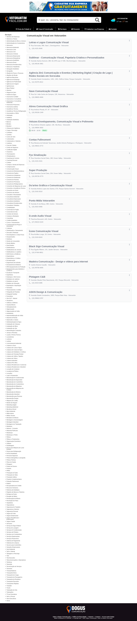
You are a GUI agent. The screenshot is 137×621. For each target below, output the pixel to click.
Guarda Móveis (11, 305)
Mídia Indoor (10, 413)
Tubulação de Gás (12, 590)
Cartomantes (10, 139)
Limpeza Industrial (12, 360)
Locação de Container (13, 369)
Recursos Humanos (12, 488)
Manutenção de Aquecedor (14, 380)
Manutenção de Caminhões (15, 382)
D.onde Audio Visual (40, 215)
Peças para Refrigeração (14, 451)
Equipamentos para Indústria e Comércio (15, 269)
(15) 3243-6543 (37, 237)
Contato (113, 29)
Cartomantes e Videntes (14, 141)
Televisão (9, 564)
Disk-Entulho (10, 245)
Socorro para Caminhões (14, 545)
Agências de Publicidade (14, 81)
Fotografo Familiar (12, 294)
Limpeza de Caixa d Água (14, 347)
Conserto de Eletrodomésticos (15, 171)
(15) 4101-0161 (37, 161)
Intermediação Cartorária (14, 330)
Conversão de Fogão (13, 209)
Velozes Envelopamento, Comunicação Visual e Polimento (61, 121)
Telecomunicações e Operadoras (16, 560)
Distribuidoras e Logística (14, 252)
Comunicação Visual (13, 169)
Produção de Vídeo (12, 475)
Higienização (10, 309)
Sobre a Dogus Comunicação (62, 617)
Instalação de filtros (12, 326)
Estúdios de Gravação (13, 283)
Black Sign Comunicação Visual (46, 246)
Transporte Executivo (13, 581)
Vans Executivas (11, 598)
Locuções (9, 373)
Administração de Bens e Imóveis (16, 41)
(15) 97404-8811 (37, 252)
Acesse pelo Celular (108, 617)
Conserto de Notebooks (13, 177)
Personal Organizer (12, 455)
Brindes (9, 124)
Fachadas (9, 287)
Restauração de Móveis (13, 498)
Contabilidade (11, 207)
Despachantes (11, 237)
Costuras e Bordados (13, 216)
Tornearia (9, 568)
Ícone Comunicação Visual (43, 231)
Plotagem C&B (37, 276)
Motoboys (9, 426)
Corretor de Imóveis (12, 214)
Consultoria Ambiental (13, 197)
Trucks (8, 588)
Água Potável (10, 88)
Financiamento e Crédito (14, 290)
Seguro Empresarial (12, 515)
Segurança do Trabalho (13, 507)
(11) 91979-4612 (37, 82)
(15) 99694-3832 (37, 127)
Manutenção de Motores (14, 392)
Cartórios (9, 143)
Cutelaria (9, 228)
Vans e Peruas (11, 596)
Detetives (9, 239)
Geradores (10, 300)
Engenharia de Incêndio (14, 262)
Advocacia (10, 45)
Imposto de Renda (12, 317)
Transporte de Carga (13, 575)
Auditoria (9, 117)
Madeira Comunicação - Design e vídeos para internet (58, 261)
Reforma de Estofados (13, 490)
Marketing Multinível (12, 407)
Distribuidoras (11, 247)
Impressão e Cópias (12, 320)
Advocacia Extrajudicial (13, 58)
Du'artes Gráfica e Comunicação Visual (50, 185)
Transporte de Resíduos (14, 579)
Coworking (10, 218)
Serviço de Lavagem (13, 528)
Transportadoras (11, 571)
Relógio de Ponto (12, 494)
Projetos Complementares (14, 479)
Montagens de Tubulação (14, 424)
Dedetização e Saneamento (15, 230)
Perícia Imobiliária (12, 453)
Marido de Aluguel (12, 403)
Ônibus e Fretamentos (13, 439)
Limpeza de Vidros (12, 358)
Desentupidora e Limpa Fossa (15, 235)
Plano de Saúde (11, 462)
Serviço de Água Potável (14, 525)
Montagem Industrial (12, 422)
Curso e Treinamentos (13, 222)
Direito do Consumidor (13, 241)
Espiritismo (10, 275)
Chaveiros (10, 152)
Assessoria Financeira (13, 104)
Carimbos (9, 132)
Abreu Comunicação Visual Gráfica (48, 106)
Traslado (9, 585)
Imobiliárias (10, 313)
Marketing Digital (11, 405)
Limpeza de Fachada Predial (15, 354)
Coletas (9, 162)
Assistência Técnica (12, 109)
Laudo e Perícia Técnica (14, 335)
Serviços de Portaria (12, 532)
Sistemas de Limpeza (13, 543)
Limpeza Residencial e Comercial (16, 365)
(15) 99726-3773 (37, 176)
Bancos (9, 122)
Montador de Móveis (12, 417)
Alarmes (9, 90)
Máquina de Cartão (12, 400)
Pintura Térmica (11, 460)
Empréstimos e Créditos (13, 258)
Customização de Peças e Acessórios (14, 225)
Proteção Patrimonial (13, 481)
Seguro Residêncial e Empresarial (13, 518)
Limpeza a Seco (11, 345)
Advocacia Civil (11, 51)
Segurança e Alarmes (13, 509)
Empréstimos (10, 256)
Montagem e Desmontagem (15, 420)
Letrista (9, 341)
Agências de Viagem (13, 84)
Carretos (9, 134)
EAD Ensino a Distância (13, 254)
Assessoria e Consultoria (14, 99)
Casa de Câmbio (11, 145)
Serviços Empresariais (13, 536)
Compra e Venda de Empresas (15, 164)
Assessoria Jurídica (12, 107)
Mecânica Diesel (11, 409)
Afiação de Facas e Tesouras (15, 73)
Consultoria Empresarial (14, 199)
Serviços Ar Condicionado (14, 530)
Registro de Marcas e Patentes (15, 492)
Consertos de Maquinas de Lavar (16, 186)
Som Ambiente (11, 549)
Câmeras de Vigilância (13, 128)
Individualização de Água (14, 322)
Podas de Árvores (12, 466)
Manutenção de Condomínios (15, 384)
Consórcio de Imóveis (13, 192)
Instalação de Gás (12, 328)
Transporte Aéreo (12, 573)
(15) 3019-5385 (37, 283)
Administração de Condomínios (16, 43)
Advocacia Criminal (12, 54)
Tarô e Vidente (11, 551)
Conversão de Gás (12, 212)
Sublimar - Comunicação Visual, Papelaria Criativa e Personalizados (66, 57)
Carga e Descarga (12, 130)
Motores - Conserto (12, 428)
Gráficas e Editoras (12, 302)
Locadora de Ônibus (12, 371)
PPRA (8, 470)
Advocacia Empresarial (13, 56)
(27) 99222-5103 (37, 222)
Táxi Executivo (11, 558)
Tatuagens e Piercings (13, 553)
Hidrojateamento (11, 307)
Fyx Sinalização (37, 155)
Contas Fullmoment (40, 139)
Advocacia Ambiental (13, 47)
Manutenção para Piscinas (14, 396)
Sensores (9, 523)
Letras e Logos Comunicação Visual (49, 42)
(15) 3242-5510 (37, 191)
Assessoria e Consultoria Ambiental (14, 101)
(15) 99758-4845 (37, 267)
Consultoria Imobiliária (13, 201)
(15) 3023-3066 (37, 207)
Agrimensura (10, 86)
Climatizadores (11, 156)
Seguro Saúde (11, 521)
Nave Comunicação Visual (43, 91)
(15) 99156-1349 (37, 112)
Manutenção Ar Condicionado (15, 377)
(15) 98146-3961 (37, 63)
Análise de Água (11, 94)
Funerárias (10, 296)
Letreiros (9, 339)
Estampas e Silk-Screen (13, 277)
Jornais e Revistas (12, 332)
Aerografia (10, 71)
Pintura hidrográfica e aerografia (16, 458)
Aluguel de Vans (11, 92)
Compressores (11, 167)
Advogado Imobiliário (13, 69)
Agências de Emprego (13, 79)
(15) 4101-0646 (37, 48)
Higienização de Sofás (13, 311)
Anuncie (76, 29)
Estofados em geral (12, 281)
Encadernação (11, 260)
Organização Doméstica (14, 441)
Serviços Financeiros (13, 538)
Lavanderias (10, 337)
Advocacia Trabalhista (13, 67)
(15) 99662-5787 (37, 298)
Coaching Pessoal (12, 160)
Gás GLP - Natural (12, 298)
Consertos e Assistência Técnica (16, 188)
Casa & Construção (45, 29)
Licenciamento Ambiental (14, 343)
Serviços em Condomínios (14, 534)
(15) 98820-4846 (37, 97)
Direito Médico (11, 243)
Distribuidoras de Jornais (14, 249)
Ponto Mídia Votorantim (42, 200)
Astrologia (9, 115)
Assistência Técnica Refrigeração (16, 111)
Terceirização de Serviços (14, 566)
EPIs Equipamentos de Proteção (16, 267)
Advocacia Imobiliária (13, 60)
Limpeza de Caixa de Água (14, 350)
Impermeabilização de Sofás (15, 315)
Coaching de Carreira (13, 158)
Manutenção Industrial (13, 394)
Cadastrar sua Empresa (95, 29)
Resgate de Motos (12, 496)
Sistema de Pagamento (13, 541)
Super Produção (38, 170)
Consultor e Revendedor (14, 194)
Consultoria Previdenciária (14, 203)
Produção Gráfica (12, 477)
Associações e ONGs (13, 113)
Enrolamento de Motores (14, 265)
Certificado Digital (12, 149)
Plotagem (9, 464)
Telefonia (9, 562)
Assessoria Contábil (12, 97)
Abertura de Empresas (13, 37)
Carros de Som (11, 137)
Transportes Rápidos (13, 583)
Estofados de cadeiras (13, 279)
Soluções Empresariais (13, 547)
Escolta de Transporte (13, 272)
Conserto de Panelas (13, 179)
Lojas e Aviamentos (12, 375)
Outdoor (9, 443)
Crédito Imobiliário (12, 220)
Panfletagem (10, 445)
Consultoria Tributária (13, 205)
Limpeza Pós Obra (12, 362)
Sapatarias (10, 503)
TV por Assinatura (12, 594)
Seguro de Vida (11, 513)
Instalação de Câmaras (13, 324)
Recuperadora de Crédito (14, 485)
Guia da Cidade (23, 29)
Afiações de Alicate (12, 75)
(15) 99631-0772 (37, 146)
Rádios (9, 483)
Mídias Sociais (11, 415)
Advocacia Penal (11, 62)
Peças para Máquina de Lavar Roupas (15, 448)
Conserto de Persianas (13, 182)
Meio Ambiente (11, 411)
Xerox (8, 601)
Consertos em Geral (12, 190)
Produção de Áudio (12, 473)
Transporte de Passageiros (14, 577)
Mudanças (10, 433)
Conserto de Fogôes (12, 173)
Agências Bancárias (12, 77)
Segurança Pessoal (12, 511)
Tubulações (10, 592)
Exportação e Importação (14, 285)
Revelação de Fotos (12, 500)
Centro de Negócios (12, 147)
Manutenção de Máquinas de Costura (15, 389)
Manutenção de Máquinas (14, 386)
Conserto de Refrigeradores (15, 184)
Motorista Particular (12, 430)
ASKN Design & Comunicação (45, 292)
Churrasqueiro (11, 154)
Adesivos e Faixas (12, 39)
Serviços (63, 29)
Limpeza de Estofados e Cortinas (16, 352)
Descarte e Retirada (12, 232)
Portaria (9, 468)
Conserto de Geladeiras (13, 175)
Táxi (8, 555)
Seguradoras (10, 505)
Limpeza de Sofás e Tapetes (15, 356)
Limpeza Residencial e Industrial (16, 367)
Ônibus (9, 437)
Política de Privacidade (79, 617)
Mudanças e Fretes (12, 435)
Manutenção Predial (12, 398)
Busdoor (9, 126)
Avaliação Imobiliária (13, 119)
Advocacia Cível (11, 49)
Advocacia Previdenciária (14, 64)
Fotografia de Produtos (13, 292)
